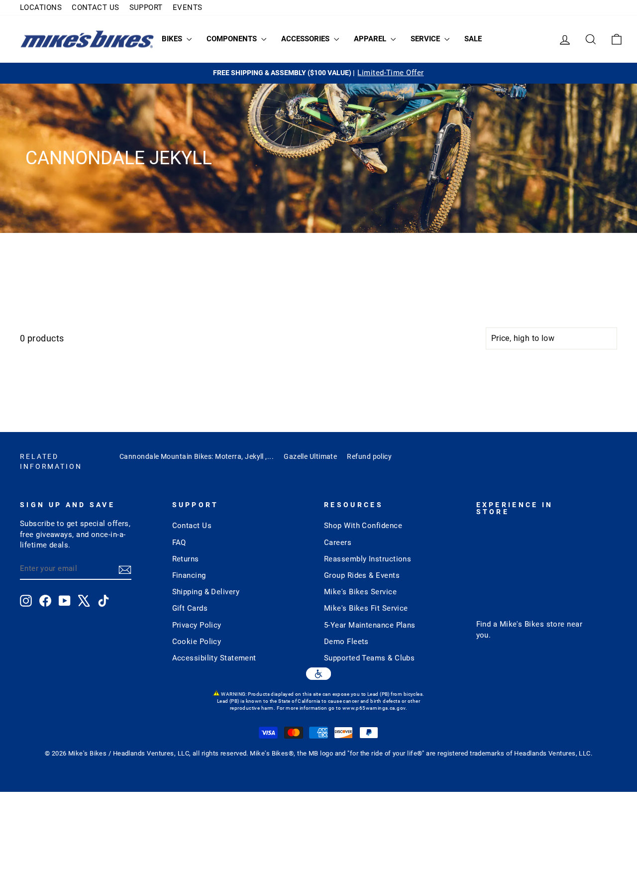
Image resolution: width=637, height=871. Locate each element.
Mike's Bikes (522, 624)
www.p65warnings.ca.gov (374, 708)
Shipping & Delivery (206, 591)
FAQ (179, 542)
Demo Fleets (346, 641)
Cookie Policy (196, 641)
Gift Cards (190, 608)
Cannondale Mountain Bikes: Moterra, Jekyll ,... (196, 456)
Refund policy (369, 456)
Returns (185, 558)
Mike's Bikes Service (360, 591)
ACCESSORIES (306, 38)
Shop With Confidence (363, 525)
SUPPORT (146, 7)
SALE (473, 38)
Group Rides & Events (362, 575)
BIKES (173, 38)
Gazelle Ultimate (310, 456)
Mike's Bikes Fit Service (366, 608)
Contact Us (192, 525)
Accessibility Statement (214, 657)
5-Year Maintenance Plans (370, 625)
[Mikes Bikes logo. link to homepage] (87, 39)
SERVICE (426, 38)
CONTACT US (95, 7)
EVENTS (188, 7)
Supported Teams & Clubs (369, 657)
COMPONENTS (233, 38)
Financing (189, 575)
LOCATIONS (41, 7)
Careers (337, 542)
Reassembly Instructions (367, 558)
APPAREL (371, 38)
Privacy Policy (196, 625)
